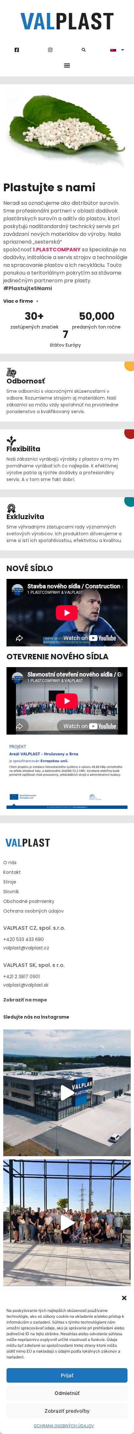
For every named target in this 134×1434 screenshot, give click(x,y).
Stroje (9, 882)
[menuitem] (117, 50)
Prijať (67, 1375)
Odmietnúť (67, 1393)
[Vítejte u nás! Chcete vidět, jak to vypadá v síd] (67, 1093)
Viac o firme (18, 301)
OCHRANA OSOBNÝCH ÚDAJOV (64, 1425)
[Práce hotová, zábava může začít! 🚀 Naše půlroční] (67, 1222)
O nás (10, 862)
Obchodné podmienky (28, 901)
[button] (124, 1298)
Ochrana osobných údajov (33, 911)
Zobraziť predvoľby (67, 1411)
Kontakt (12, 872)
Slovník (11, 891)
